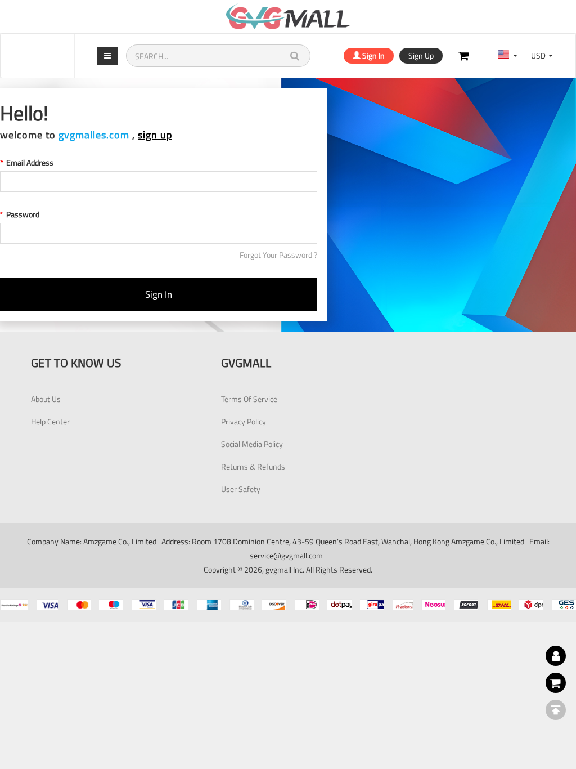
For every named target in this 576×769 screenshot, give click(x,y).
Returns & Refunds (253, 466)
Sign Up (421, 55)
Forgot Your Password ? (278, 255)
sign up (155, 134)
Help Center (50, 421)
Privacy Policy (243, 421)
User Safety (240, 489)
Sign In (373, 55)
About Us (46, 399)
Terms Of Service (249, 399)
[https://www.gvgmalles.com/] (288, 16)
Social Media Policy (252, 444)
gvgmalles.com (93, 134)
